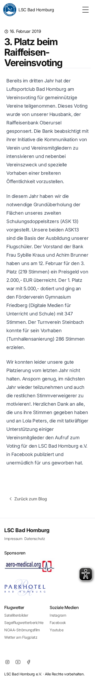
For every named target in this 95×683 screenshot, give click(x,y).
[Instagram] (7, 662)
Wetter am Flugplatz (20, 637)
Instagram (58, 615)
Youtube (56, 630)
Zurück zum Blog (30, 498)
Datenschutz (34, 538)
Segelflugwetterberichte (24, 622)
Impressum (13, 538)
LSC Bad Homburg (36, 9)
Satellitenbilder (16, 615)
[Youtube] (18, 662)
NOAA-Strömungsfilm (22, 630)
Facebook (58, 622)
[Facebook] (28, 662)
